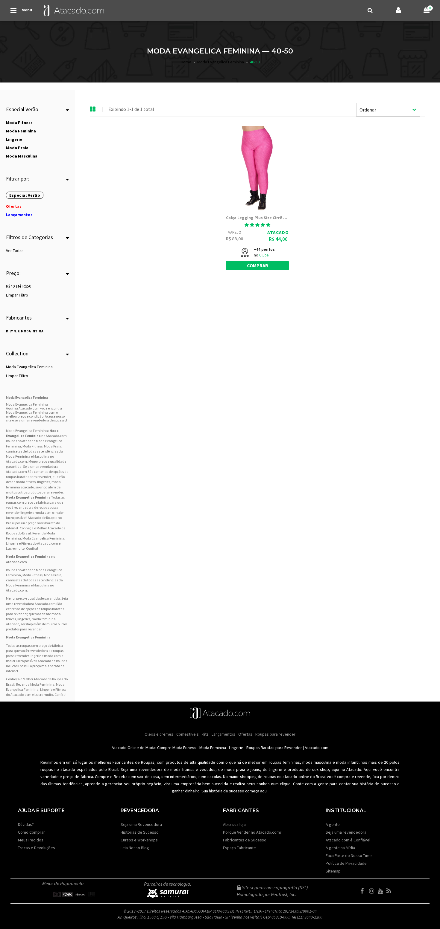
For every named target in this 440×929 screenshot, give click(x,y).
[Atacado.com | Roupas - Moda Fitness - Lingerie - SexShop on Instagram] (373, 891)
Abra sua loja (234, 824)
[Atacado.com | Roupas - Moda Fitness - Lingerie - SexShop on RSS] (390, 891)
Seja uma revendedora (346, 832)
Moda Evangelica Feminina (29, 366)
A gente (333, 824)
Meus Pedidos (30, 840)
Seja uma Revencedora (141, 824)
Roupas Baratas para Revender (274, 747)
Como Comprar (31, 832)
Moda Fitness (32, 446)
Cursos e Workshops (139, 840)
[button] (257, 224)
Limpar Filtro (17, 295)
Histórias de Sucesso (140, 832)
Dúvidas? (26, 824)
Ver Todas (15, 250)
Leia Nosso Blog (135, 847)
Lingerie (236, 747)
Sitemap (333, 871)
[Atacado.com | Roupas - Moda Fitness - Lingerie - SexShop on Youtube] (382, 891)
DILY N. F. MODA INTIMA (24, 331)
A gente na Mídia (340, 847)
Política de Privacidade (346, 863)
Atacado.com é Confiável (348, 840)
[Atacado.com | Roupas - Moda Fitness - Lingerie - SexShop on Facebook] (364, 891)
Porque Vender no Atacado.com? (252, 832)
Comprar (257, 265)
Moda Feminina (18, 456)
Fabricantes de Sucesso (244, 840)
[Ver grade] (93, 109)
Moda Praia (52, 446)
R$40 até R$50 (18, 286)
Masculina (41, 456)
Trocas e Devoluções (36, 847)
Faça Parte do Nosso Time (349, 855)
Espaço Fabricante (239, 847)
